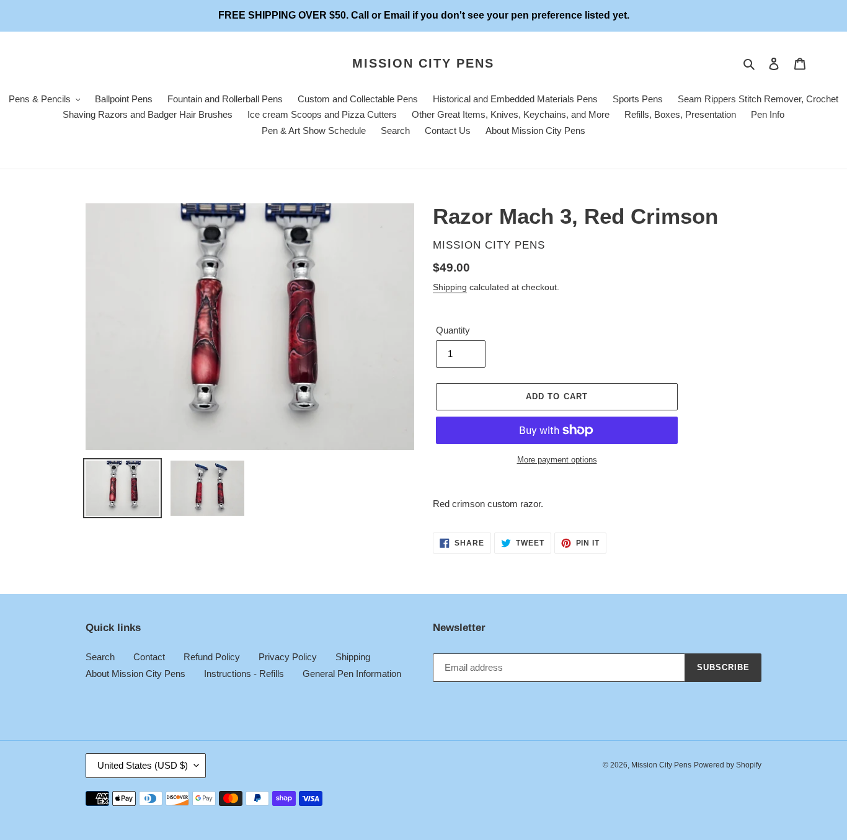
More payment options (557, 459)
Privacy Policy (288, 657)
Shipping (450, 287)
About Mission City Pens (135, 673)
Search (100, 657)
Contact (149, 657)
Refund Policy (212, 657)
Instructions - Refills (244, 673)
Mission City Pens (423, 63)
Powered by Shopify (727, 765)
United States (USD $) (142, 765)
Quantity (453, 330)
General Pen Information (352, 673)
